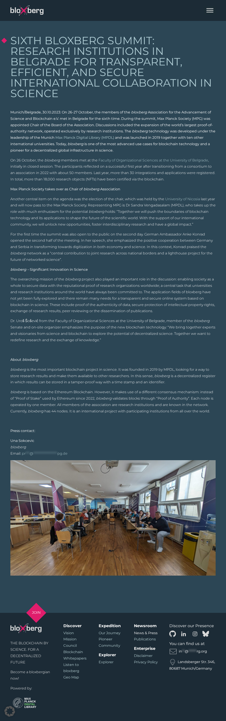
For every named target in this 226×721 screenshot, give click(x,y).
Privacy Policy (146, 662)
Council (70, 645)
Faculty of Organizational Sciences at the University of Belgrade (153, 160)
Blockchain (73, 652)
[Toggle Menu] (209, 10)
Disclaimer (143, 656)
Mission (70, 639)
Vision (68, 633)
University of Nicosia (182, 199)
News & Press (146, 633)
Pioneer (105, 639)
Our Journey (110, 633)
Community (109, 645)
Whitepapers (75, 658)
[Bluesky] (205, 633)
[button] (9, 711)
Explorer (106, 662)
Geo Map (71, 677)
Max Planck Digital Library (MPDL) (84, 137)
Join (36, 612)
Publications (145, 639)
